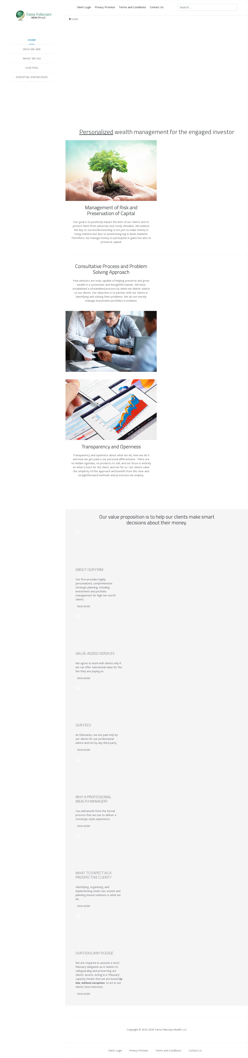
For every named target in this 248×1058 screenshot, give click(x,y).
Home (32, 40)
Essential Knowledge (32, 77)
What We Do (32, 58)
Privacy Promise (105, 7)
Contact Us (157, 7)
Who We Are (32, 49)
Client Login (84, 7)
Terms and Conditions (132, 7)
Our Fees (31, 67)
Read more (83, 606)
